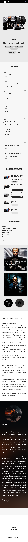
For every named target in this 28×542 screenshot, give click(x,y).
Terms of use (14, 529)
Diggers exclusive (19, 46)
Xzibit (14, 40)
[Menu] (1, 2)
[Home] (8, 1)
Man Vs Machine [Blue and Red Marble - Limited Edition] (17, 177)
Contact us (14, 527)
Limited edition (14, 48)
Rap (11, 236)
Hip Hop (8, 236)
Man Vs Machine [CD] (16, 192)
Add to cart (17, 189)
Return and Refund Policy (14, 533)
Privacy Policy (14, 531)
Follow (5, 500)
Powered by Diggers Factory (14, 537)
